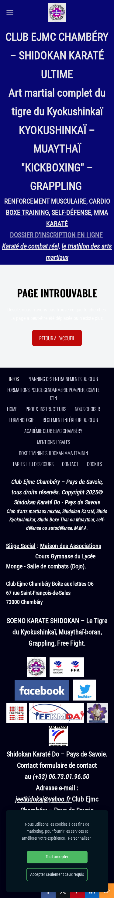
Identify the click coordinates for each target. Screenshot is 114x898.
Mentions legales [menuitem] (53, 442)
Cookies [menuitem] (94, 464)
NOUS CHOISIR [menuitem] (87, 409)
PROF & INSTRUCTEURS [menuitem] (46, 409)
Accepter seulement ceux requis (57, 874)
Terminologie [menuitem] (21, 419)
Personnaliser (79, 838)
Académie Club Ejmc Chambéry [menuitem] (53, 430)
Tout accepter (57, 856)
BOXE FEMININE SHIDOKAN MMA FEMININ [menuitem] (53, 453)
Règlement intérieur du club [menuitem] (70, 419)
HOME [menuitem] (12, 409)
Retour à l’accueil (57, 338)
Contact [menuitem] (70, 464)
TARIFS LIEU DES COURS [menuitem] (33, 464)
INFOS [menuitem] (14, 378)
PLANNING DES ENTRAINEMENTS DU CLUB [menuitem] (62, 378)
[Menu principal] (10, 12)
